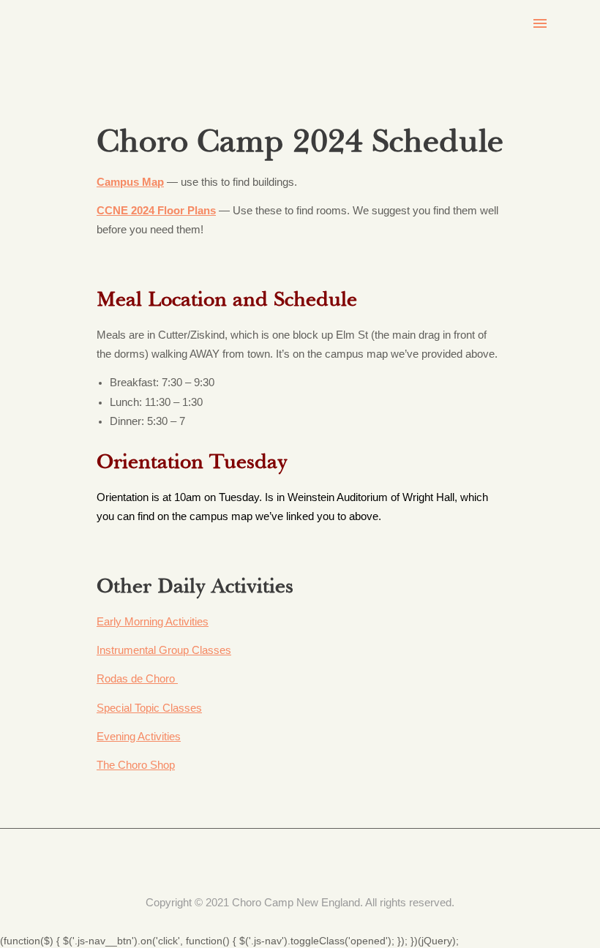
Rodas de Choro (137, 679)
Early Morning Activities (153, 622)
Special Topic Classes (149, 708)
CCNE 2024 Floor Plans (156, 211)
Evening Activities (139, 736)
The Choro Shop (136, 765)
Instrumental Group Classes (164, 650)
